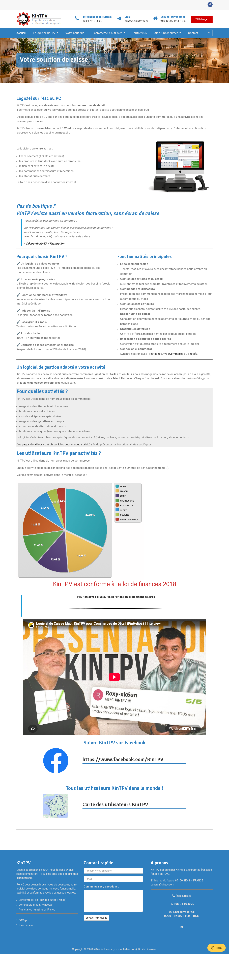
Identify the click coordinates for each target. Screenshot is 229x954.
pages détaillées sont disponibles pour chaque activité (56, 444)
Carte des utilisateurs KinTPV (115, 804)
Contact (193, 33)
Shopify (192, 353)
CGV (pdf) (24, 920)
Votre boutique (74, 33)
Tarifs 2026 (139, 33)
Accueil (21, 33)
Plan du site (26, 925)
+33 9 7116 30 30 (92, 21)
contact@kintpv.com (136, 21)
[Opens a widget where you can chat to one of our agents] (216, 948)
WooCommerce (173, 353)
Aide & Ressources (166, 33)
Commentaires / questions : (101, 886)
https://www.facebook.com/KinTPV (122, 759)
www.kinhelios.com (124, 949)
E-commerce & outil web (107, 33)
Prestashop (155, 353)
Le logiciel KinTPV (44, 33)
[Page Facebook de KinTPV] (182, 927)
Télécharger (201, 19)
